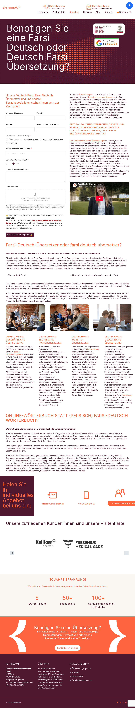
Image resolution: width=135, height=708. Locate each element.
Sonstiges (13, 143)
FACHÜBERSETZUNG (50, 342)
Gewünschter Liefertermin (48, 125)
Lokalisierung (93, 349)
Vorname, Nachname (14, 113)
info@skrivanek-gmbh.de (53, 504)
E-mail (40, 113)
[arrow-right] (126, 553)
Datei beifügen (12, 187)
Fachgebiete (59, 12)
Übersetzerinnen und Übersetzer (101, 97)
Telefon (9, 125)
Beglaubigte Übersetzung (53, 139)
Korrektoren (127, 395)
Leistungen (43, 12)
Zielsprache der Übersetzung (19, 149)
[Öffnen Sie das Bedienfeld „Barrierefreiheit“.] (129, 5)
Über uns (87, 12)
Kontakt (109, 12)
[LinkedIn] (120, 702)
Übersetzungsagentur (81, 668)
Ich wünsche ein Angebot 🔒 (19, 235)
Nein (17, 164)
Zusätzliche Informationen (17, 169)
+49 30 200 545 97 (86, 504)
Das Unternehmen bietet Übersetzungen (87, 141)
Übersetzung (14, 139)
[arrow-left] (12, 553)
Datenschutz (77, 676)
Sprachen (74, 12)
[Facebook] (117, 702)
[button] (130, 12)
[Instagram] (126, 702)
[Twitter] (123, 702)
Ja (10, 164)
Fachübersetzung (31, 139)
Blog (98, 12)
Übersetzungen (85, 94)
